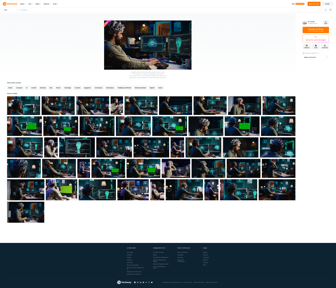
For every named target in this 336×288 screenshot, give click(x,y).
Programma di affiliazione (160, 257)
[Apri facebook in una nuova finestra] (135, 282)
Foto (29, 4)
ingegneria (87, 88)
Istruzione (130, 262)
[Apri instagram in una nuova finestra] (137, 282)
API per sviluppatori (133, 265)
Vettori (22, 4)
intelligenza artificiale (124, 88)
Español (205, 255)
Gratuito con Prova (316, 30)
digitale (152, 88)
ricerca (58, 88)
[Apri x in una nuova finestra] (149, 282)
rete (51, 88)
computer (19, 88)
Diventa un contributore (181, 260)
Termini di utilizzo (187, 282)
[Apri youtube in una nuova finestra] (151, 282)
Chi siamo (180, 257)
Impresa (129, 260)
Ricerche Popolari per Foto (161, 264)
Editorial (46, 4)
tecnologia (67, 88)
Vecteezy (129, 255)
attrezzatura (110, 88)
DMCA (155, 255)
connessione (98, 88)
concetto (77, 88)
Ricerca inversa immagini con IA (135, 268)
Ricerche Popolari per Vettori (159, 260)
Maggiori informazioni (310, 57)
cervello (33, 88)
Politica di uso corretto (211, 282)
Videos (37, 4)
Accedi (327, 4)
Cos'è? (317, 53)
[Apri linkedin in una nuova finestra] (140, 282)
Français (205, 262)
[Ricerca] (326, 10)
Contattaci (180, 255)
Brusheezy (130, 252)
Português (206, 257)
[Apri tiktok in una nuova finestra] (146, 282)
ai (26, 88)
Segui (325, 23)
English (205, 252)
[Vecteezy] (10, 4)
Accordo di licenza (158, 252)
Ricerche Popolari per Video (159, 267)
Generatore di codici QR (134, 274)
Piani (293, 4)
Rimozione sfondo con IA (134, 271)
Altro (204, 265)
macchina (43, 88)
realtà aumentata (140, 88)
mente (10, 88)
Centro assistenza (182, 252)
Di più (55, 4)
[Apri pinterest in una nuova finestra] (143, 282)
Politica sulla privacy (199, 282)
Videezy (129, 257)
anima (160, 88)
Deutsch (205, 260)
